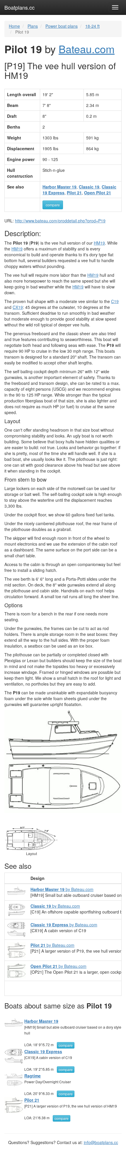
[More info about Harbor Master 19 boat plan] (16, 890)
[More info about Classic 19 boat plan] (16, 909)
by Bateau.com (61, 889)
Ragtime (32, 1076)
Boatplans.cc (19, 7)
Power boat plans (61, 26)
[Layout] (31, 837)
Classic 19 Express (43, 1051)
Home (14, 26)
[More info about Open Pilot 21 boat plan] (16, 970)
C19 (115, 301)
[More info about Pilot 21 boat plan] (16, 949)
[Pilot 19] (63, 761)
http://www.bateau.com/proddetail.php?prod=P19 (60, 221)
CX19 (18, 307)
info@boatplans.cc (101, 1142)
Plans (33, 26)
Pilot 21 (31, 1100)
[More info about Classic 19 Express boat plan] (16, 929)
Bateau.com (87, 48)
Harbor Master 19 (41, 1021)
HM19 (99, 243)
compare (53, 204)
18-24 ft (92, 26)
